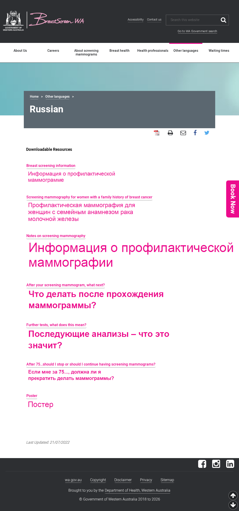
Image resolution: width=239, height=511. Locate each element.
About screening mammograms (86, 53)
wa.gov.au (73, 480)
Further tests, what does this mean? (56, 325)
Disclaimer (123, 480)
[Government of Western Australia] (13, 21)
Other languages (185, 51)
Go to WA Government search (197, 31)
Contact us (154, 19)
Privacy (146, 480)
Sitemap (167, 480)
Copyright (98, 480)
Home (34, 96)
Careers (53, 51)
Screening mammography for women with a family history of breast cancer (89, 197)
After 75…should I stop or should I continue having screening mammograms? (90, 364)
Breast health (119, 51)
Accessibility (136, 19)
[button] (232, 198)
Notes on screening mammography (55, 236)
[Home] (56, 19)
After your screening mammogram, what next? (65, 285)
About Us (20, 51)
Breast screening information (50, 166)
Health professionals (152, 51)
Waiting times (219, 51)
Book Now (233, 199)
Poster (31, 396)
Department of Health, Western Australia (137, 490)
